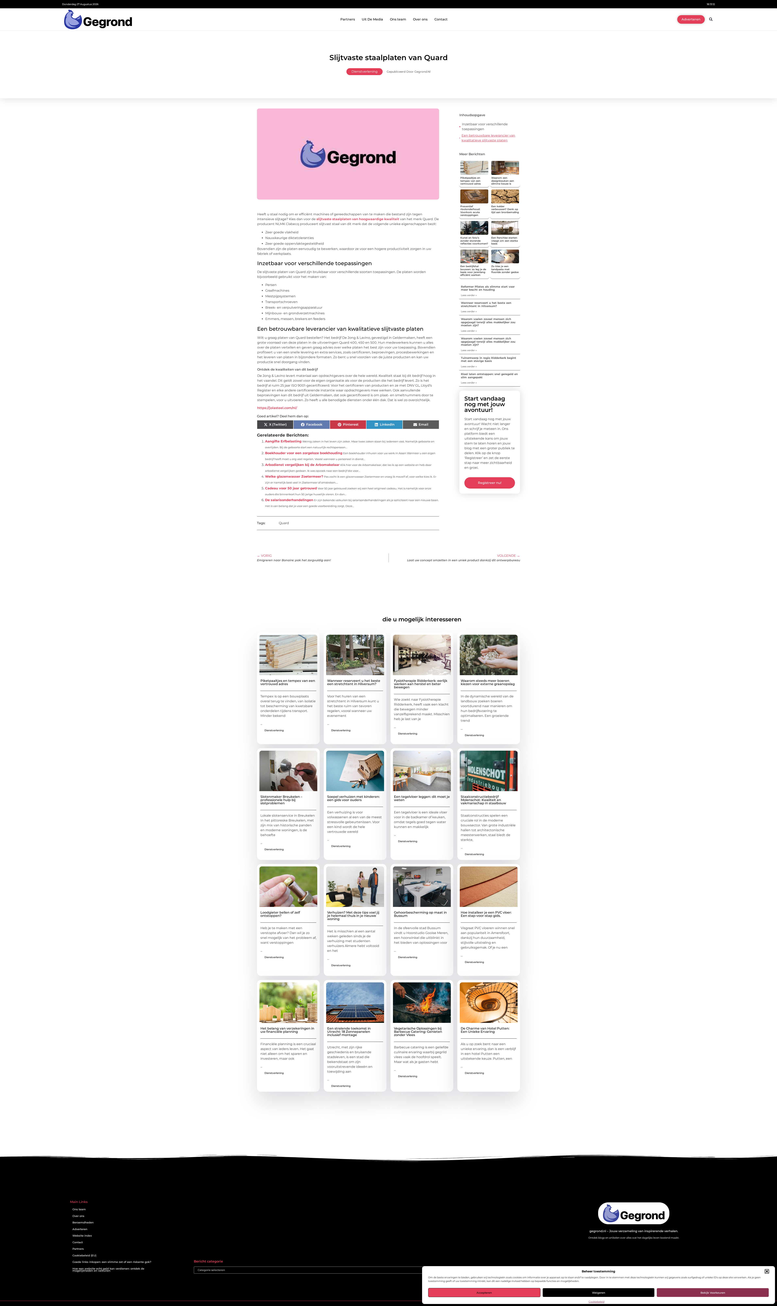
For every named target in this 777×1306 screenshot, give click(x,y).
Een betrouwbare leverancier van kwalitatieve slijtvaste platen (488, 138)
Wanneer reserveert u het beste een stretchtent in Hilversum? (486, 304)
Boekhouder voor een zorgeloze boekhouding (303, 453)
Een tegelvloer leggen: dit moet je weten (422, 798)
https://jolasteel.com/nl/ (277, 408)
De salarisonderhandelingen (289, 500)
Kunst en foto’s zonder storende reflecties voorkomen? (474, 240)
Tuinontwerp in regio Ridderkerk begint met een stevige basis (488, 359)
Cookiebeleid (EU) (84, 1255)
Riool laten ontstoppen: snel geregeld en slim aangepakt (489, 375)
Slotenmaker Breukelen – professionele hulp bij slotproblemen (281, 800)
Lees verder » (469, 295)
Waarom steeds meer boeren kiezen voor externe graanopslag (488, 682)
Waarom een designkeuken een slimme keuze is (502, 180)
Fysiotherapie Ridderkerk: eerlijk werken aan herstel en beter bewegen (420, 684)
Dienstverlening (364, 71)
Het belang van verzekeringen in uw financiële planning (287, 1030)
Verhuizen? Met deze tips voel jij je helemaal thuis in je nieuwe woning (353, 916)
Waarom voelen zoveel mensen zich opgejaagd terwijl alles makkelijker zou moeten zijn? (488, 322)
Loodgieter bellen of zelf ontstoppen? (280, 914)
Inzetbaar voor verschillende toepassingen (485, 126)
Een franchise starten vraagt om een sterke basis (504, 240)
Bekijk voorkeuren (713, 1292)
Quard (284, 523)
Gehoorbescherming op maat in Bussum (420, 914)
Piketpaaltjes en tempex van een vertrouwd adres (470, 180)
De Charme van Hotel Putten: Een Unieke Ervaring (485, 1030)
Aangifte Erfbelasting (283, 441)
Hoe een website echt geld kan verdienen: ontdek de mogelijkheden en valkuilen (108, 1269)
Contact (441, 19)
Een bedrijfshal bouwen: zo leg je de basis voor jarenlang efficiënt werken (473, 270)
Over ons (420, 19)
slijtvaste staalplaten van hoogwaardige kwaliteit (357, 219)
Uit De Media (372, 19)
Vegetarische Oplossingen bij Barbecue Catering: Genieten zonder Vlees (418, 1032)
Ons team (398, 19)
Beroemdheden (83, 1222)
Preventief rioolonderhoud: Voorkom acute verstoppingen (470, 211)
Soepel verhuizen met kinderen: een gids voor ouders (353, 798)
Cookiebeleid (596, 1301)
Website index (82, 1235)
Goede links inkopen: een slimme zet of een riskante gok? (111, 1261)
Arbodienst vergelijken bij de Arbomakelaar (302, 465)
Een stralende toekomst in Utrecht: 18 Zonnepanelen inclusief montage (349, 1032)
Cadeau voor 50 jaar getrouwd (291, 488)
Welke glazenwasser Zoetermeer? (294, 476)
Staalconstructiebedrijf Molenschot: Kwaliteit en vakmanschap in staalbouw (483, 800)
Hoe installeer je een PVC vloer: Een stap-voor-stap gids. (486, 914)
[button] (767, 1271)
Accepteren (484, 1292)
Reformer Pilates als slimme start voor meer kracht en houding (488, 288)
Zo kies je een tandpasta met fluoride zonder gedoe (505, 269)
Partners (347, 19)
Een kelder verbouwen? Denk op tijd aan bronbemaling (505, 209)
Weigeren (598, 1292)
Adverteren (79, 1229)
